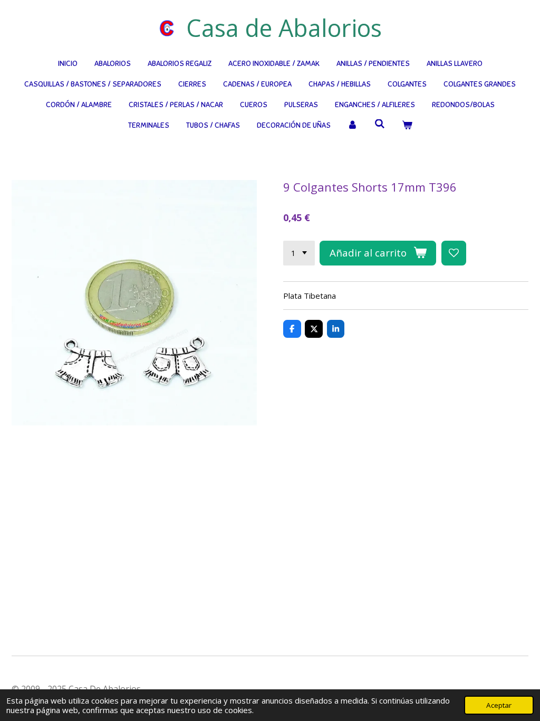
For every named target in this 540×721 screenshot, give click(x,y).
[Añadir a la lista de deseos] (453, 253)
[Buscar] (380, 124)
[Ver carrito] (407, 125)
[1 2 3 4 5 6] (299, 253)
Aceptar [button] (499, 705)
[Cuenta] (353, 125)
